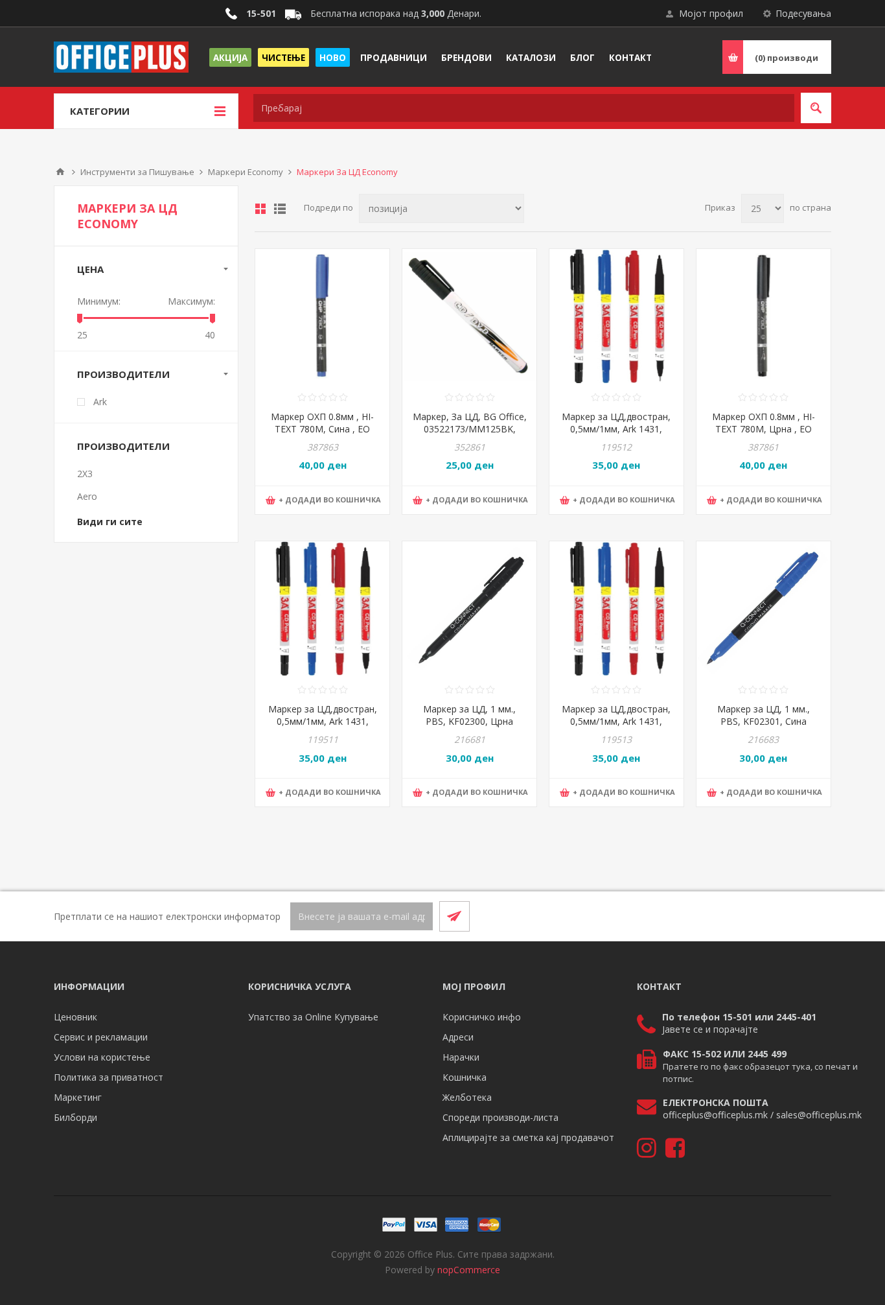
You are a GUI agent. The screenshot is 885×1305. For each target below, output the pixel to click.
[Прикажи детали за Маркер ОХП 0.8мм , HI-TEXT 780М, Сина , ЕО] (322, 316)
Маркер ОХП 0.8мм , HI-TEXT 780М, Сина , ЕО (322, 422)
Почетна (60, 171)
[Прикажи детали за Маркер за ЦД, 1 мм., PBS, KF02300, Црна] (469, 608)
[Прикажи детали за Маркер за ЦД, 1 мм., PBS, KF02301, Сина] (763, 608)
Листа (280, 209)
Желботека (467, 1097)
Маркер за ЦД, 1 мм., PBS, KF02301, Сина (763, 715)
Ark (100, 401)
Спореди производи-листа (500, 1117)
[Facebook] (784, 916)
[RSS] (815, 916)
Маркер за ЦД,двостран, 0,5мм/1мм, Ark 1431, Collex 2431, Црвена (616, 428)
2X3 (85, 473)
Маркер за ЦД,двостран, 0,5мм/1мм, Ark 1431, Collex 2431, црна (322, 721)
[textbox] (523, 108)
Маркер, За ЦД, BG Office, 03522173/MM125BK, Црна (470, 428)
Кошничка (464, 1077)
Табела (260, 209)
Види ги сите (110, 521)
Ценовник (75, 1017)
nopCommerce (468, 1270)
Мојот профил (711, 13)
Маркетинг (78, 1097)
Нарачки (460, 1057)
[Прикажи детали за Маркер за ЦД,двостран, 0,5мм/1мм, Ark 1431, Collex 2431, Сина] (616, 608)
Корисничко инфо (481, 1017)
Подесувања (803, 13)
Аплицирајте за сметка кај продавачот (528, 1137)
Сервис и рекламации (101, 1037)
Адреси (458, 1037)
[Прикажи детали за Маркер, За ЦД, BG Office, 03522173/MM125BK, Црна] (469, 316)
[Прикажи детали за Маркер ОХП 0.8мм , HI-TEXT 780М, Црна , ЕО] (763, 316)
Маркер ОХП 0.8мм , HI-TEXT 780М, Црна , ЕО (763, 422)
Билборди (75, 1117)
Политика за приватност (108, 1077)
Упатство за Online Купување (313, 1017)
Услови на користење (102, 1057)
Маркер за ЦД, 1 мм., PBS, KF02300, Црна (469, 715)
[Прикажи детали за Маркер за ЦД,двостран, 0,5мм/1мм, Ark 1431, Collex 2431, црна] (322, 608)
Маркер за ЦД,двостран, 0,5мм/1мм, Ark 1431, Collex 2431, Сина (616, 721)
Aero (87, 496)
